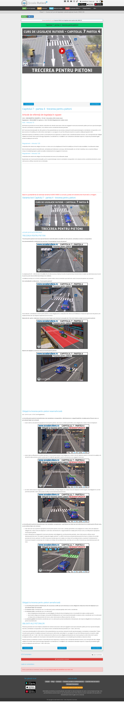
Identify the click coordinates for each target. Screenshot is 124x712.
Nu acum (44, 33)
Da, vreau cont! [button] (78, 33)
